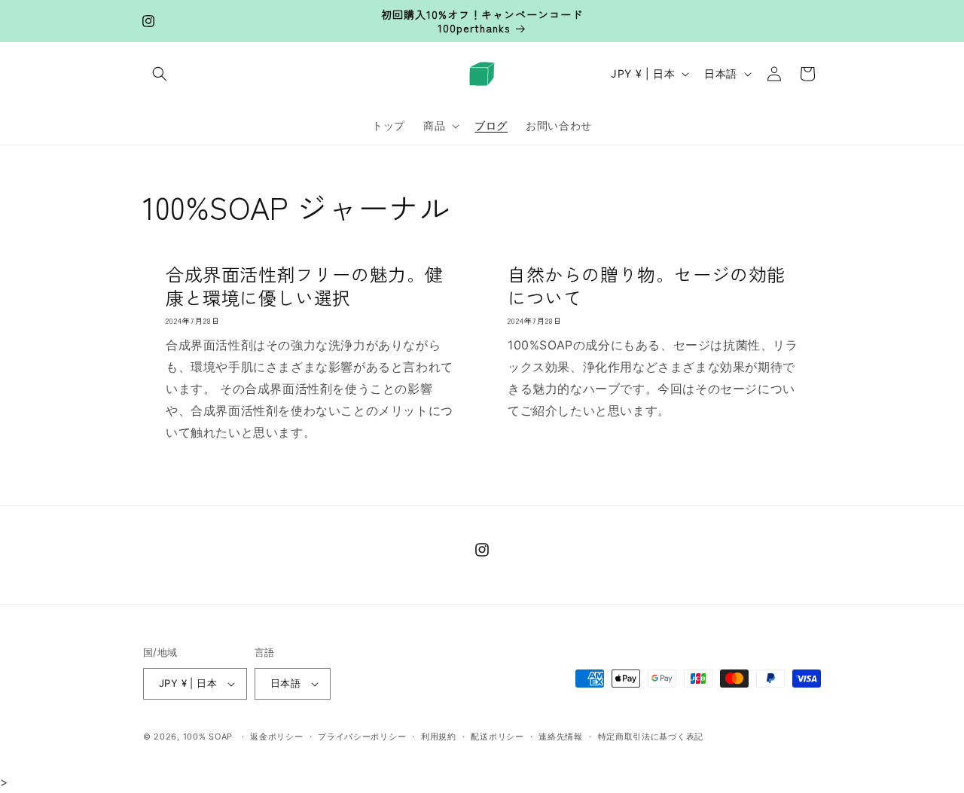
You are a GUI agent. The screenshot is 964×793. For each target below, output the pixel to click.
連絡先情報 (560, 736)
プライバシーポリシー (362, 736)
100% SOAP (208, 736)
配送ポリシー (497, 736)
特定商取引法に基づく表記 (650, 736)
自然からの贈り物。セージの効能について (647, 285)
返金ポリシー (276, 736)
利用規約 (438, 736)
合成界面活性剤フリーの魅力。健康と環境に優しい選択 (305, 285)
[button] (159, 73)
